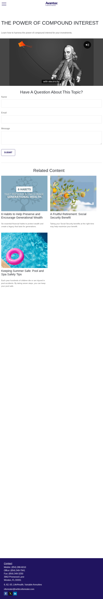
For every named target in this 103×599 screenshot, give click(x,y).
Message (5, 128)
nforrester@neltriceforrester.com (19, 589)
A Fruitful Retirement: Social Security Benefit (68, 215)
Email (4, 113)
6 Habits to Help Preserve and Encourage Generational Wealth (22, 215)
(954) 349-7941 (17, 570)
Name (4, 97)
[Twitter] (10, 593)
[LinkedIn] (15, 593)
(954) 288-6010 (18, 567)
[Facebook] (6, 593)
